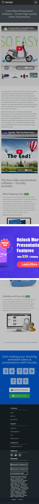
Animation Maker (19, 479)
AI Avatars (23, 485)
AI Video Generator (16, 477)
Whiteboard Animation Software (19, 480)
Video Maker (14, 483)
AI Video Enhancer (21, 490)
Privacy (20, 499)
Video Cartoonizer (15, 491)
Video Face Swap (15, 485)
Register (14, 499)
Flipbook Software (19, 496)
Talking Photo (24, 484)
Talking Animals (15, 487)
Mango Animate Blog (16, 495)
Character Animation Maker (18, 481)
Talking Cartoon (24, 487)
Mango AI (17, 484)
